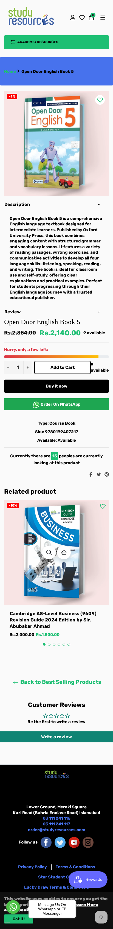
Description (17, 204)
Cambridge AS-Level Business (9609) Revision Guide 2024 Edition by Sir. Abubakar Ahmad (53, 620)
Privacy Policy (32, 866)
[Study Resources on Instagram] (88, 842)
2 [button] (49, 644)
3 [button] (54, 644)
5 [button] (64, 644)
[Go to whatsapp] (13, 907)
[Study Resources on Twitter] (60, 842)
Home (10, 71)
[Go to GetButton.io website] (13, 922)
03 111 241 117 (56, 824)
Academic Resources (37, 42)
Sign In (72, 17)
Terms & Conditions (75, 866)
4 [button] (59, 644)
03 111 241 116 (56, 818)
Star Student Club (56, 877)
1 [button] (44, 644)
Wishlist (82, 17)
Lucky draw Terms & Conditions (56, 887)
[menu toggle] (102, 17)
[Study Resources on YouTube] (74, 842)
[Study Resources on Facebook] (46, 842)
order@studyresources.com (56, 829)
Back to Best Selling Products (60, 682)
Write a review (56, 736)
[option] (56, 574)
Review (12, 311)
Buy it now (56, 386)
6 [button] (68, 644)
